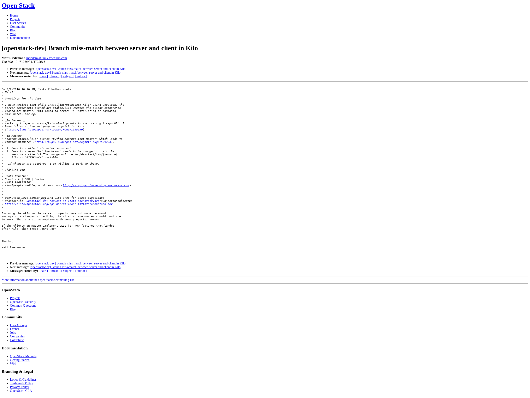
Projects (15, 19)
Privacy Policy (19, 387)
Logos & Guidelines (23, 379)
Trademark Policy (21, 383)
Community (17, 26)
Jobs (13, 332)
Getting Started (20, 360)
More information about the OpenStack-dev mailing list (38, 280)
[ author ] (81, 76)
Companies (17, 336)
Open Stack (18, 5)
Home (14, 15)
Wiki (13, 34)
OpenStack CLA (21, 390)
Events (14, 329)
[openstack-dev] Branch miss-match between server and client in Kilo (80, 69)
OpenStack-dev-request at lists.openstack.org (62, 200)
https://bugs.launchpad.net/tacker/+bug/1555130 (45, 129)
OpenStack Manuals (23, 356)
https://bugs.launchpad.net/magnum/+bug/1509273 (73, 141)
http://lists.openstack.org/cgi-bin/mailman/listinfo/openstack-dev (59, 204)
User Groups (18, 325)
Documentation (20, 37)
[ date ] (43, 76)
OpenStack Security (23, 302)
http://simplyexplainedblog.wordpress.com (96, 185)
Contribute (17, 340)
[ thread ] (54, 76)
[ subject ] (67, 76)
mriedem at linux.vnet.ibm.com (46, 58)
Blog (13, 30)
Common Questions (23, 305)
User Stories (18, 23)
